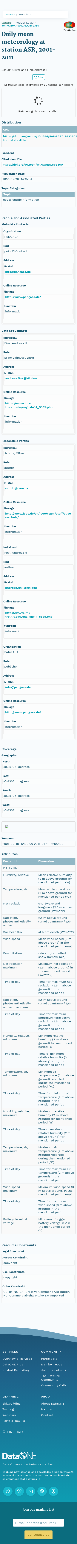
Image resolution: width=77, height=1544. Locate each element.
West (6, 805)
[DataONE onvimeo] (19, 1491)
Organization (12, 231)
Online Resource (14, 285)
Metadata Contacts (15, 224)
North (6, 761)
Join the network (54, 1370)
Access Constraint (15, 1257)
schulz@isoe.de (16, 488)
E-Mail (8, 266)
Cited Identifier (11, 159)
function (10, 306)
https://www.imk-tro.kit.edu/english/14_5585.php (29, 405)
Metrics (46, 1409)
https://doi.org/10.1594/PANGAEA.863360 (32, 164)
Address (8, 260)
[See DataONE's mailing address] (53, 1491)
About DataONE (52, 1403)
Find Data (15, 1432)
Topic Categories (12, 188)
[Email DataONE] (30, 1491)
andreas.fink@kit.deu (21, 378)
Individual (10, 338)
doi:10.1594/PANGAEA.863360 (20, 25)
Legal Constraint (12, 1251)
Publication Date (13, 173)
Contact (47, 1415)
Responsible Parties (15, 441)
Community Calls (53, 1385)
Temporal (8, 838)
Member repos (51, 1364)
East (5, 776)
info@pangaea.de (18, 271)
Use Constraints (13, 1272)
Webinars (9, 1415)
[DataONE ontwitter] (8, 1491)
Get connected (38, 1534)
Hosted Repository (16, 1370)
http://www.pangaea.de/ (23, 297)
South (6, 790)
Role (6, 246)
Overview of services (17, 1358)
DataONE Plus (12, 1364)
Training (8, 1409)
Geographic (9, 755)
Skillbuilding (11, 1403)
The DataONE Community (51, 1377)
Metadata (25, 14)
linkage (9, 291)
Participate (49, 1358)
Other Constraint (14, 1286)
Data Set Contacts (14, 330)
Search (10, 14)
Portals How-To (13, 1421)
